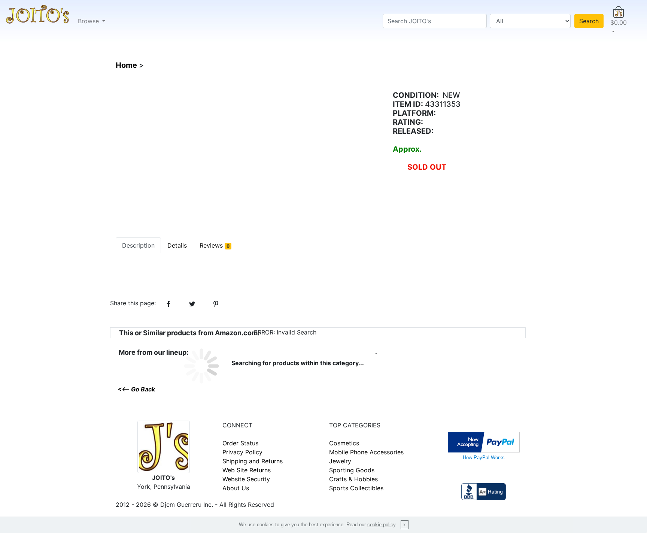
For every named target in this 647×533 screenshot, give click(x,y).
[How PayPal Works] (484, 441)
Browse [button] (89, 21)
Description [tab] (138, 245)
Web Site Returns (246, 470)
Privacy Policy (242, 452)
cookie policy (381, 524)
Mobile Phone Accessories (366, 452)
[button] (618, 21)
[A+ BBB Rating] (483, 490)
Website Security (246, 479)
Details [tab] (177, 245)
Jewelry (340, 461)
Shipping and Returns (252, 461)
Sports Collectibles (356, 488)
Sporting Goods (351, 470)
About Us (235, 488)
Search (589, 21)
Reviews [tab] (215, 245)
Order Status (240, 443)
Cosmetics (344, 443)
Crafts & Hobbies (353, 479)
